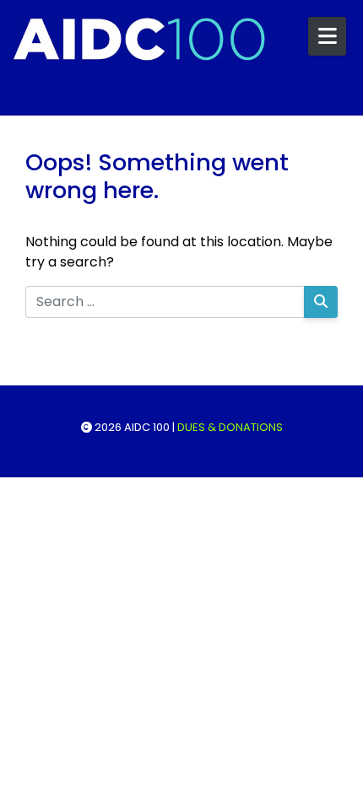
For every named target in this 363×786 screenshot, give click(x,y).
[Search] (321, 302)
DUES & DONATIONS (230, 427)
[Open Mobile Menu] (327, 36)
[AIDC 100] (139, 39)
